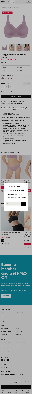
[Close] (26, 185)
